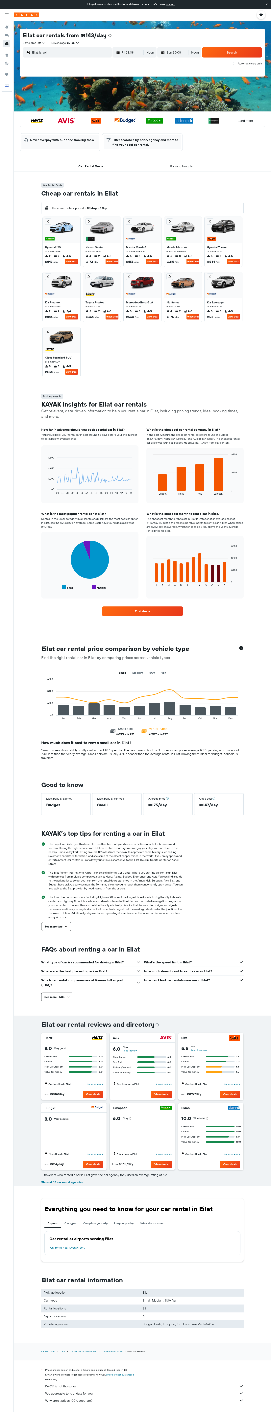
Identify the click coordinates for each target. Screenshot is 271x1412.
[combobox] (34, 43)
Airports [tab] (53, 1223)
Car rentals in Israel (112, 1351)
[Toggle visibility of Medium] (99, 587)
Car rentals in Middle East (83, 1351)
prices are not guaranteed (120, 1374)
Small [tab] (122, 672)
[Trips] (7, 75)
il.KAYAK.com (48, 1351)
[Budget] (97, 1108)
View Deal (71, 261)
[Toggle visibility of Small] (67, 587)
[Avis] (166, 1038)
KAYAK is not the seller (60, 1386)
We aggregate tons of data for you (69, 1393)
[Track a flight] (7, 63)
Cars (62, 1351)
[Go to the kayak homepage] (26, 14)
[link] (142, 611)
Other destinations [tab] (152, 1223)
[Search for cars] (7, 44)
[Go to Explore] (7, 55)
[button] (266, 4)
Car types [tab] (70, 1223)
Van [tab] (163, 672)
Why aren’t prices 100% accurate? (68, 1400)
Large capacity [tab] (124, 1223)
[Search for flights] (7, 27)
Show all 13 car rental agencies (62, 1182)
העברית (170, 4)
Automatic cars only (250, 63)
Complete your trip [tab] (95, 1223)
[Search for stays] (7, 35)
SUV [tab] (152, 672)
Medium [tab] (137, 672)
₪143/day (93, 35)
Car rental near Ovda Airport (67, 1247)
